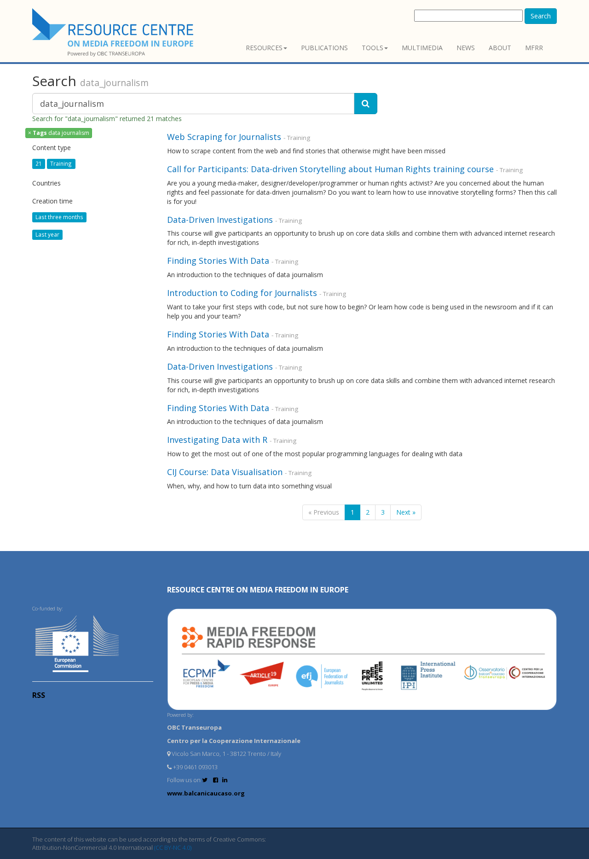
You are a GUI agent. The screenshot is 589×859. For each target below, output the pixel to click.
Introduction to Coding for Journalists (242, 292)
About (500, 47)
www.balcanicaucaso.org (206, 793)
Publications (324, 47)
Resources (264, 47)
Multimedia (422, 47)
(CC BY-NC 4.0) (172, 847)
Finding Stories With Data (219, 260)
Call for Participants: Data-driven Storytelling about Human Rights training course (330, 168)
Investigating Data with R (217, 439)
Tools (372, 47)
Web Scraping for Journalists (224, 136)
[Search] (365, 103)
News (465, 47)
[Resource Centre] (114, 32)
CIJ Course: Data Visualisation (225, 471)
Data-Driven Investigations (221, 219)
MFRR (534, 47)
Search (541, 16)
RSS (38, 695)
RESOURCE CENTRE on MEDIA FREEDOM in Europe (257, 590)
